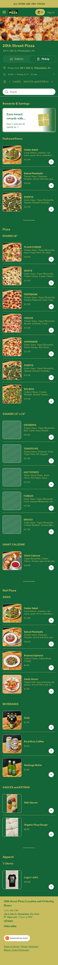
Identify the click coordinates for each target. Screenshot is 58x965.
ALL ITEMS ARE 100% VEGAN (29, 3)
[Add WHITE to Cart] (51, 282)
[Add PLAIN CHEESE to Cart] (51, 259)
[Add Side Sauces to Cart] (51, 810)
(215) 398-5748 (11, 910)
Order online (10, 925)
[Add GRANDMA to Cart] (51, 437)
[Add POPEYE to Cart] (51, 209)
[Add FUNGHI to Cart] (51, 508)
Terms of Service (11, 946)
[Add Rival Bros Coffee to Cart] (51, 751)
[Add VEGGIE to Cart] (51, 330)
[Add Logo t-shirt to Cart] (51, 886)
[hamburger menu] (4, 12)
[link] (36, 81)
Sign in (50, 12)
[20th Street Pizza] (13, 12)
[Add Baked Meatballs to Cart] (51, 185)
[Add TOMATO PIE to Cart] (51, 460)
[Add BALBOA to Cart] (51, 401)
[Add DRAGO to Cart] (51, 531)
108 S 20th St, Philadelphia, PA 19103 (21, 913)
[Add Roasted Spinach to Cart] (51, 667)
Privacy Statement (29, 946)
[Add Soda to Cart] (51, 727)
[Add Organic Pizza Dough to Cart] (51, 834)
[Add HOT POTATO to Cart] (51, 484)
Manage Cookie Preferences (16, 950)
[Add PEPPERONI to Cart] (51, 306)
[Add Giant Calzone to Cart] (51, 567)
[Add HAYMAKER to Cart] (51, 353)
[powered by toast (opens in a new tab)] (17, 938)
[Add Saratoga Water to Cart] (51, 774)
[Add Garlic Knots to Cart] (51, 691)
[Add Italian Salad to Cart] (51, 161)
